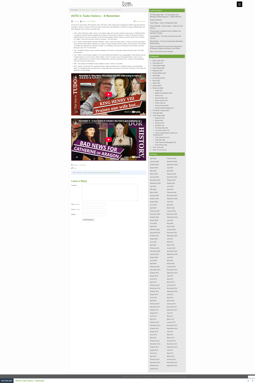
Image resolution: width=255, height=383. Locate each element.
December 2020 (155, 251)
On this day (94, 10)
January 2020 (171, 267)
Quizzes (155, 85)
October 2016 (154, 328)
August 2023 (154, 202)
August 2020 (154, 257)
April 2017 (153, 319)
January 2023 (171, 211)
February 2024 (171, 192)
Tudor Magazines (136, 376)
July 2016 (170, 331)
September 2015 (172, 347)
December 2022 (155, 214)
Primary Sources (160, 105)
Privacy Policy (181, 376)
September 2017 (172, 310)
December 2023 (172, 195)
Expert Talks (156, 61)
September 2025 (172, 165)
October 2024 (171, 180)
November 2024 (155, 180)
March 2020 (171, 263)
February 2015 (154, 359)
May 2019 (170, 279)
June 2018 (153, 297)
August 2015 (154, 350)
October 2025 (154, 165)
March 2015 (171, 356)
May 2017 (170, 316)
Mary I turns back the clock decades (161, 51)
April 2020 (153, 263)
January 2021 (171, 248)
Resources (156, 88)
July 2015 (170, 350)
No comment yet (140, 21)
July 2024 (153, 186)
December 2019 (155, 270)
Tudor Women (159, 145)
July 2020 (170, 257)
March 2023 (171, 208)
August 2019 (154, 276)
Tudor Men (158, 140)
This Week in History (159, 110)
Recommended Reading (162, 108)
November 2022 (172, 214)
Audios (157, 90)
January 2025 (154, 177)
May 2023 (170, 205)
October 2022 (154, 217)
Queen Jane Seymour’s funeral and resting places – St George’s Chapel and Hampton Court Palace (166, 47)
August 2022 (154, 220)
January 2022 (171, 229)
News (154, 75)
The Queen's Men (160, 130)
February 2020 (154, 267)
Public (154, 83)
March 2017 (171, 319)
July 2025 (170, 168)
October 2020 (154, 254)
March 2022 (171, 226)
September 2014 (172, 365)
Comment (74, 185)
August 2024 (171, 183)
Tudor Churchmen (161, 137)
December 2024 (172, 177)
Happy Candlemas (156, 20)
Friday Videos (157, 66)
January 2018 (171, 304)
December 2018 (155, 288)
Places (155, 80)
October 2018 (154, 291)
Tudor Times (157, 147)
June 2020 (153, 260)
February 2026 (171, 158)
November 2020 (172, 251)
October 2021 (154, 236)
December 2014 (155, 362)
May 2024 (153, 189)
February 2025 (171, 174)
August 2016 (154, 331)
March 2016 (171, 338)
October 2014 (154, 365)
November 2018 (172, 288)
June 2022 (153, 223)
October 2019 (154, 273)
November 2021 (172, 233)
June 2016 (153, 335)
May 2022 (170, 223)
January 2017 (171, 322)
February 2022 (154, 229)
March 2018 (171, 301)
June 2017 (153, 316)
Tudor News (126, 376)
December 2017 (155, 307)
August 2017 (154, 313)
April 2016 (153, 338)
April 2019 (153, 282)
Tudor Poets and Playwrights (164, 142)
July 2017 (170, 313)
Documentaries (160, 98)
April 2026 (153, 158)
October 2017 (154, 310)
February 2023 (154, 211)
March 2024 (154, 192)
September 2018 (172, 291)
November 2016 (172, 325)
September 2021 (172, 236)
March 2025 (154, 174)
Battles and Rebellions (162, 93)
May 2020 (170, 260)
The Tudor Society (84, 10)
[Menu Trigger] (239, 4)
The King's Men (160, 128)
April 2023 (153, 208)
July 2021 (170, 239)
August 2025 (154, 168)
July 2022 (170, 220)
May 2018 (170, 297)
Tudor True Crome (158, 150)
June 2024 (170, 186)
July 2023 (170, 202)
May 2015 (170, 353)
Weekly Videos (148, 376)
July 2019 (170, 276)
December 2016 (155, 325)
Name (75, 204)
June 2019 (153, 279)
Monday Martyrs (158, 73)
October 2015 (154, 347)
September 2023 (172, 199)
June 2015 (153, 353)
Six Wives (158, 125)
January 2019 (171, 285)
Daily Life (158, 95)
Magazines (156, 70)
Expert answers (160, 100)
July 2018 (170, 294)
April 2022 (153, 226)
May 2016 (170, 335)
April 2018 (153, 301)
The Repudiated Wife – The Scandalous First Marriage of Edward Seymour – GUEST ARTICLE (165, 16)
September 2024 (155, 183)
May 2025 (153, 171)
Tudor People (157, 115)
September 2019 (172, 273)
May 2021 (170, 242)
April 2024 (170, 189)
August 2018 (154, 294)
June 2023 (153, 205)
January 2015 (171, 359)
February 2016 (154, 341)
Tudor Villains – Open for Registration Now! (163, 23)
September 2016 (172, 328)
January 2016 (171, 341)
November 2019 (172, 270)
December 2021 (155, 233)
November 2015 (172, 344)
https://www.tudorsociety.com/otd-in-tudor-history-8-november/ (102, 172)
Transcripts (156, 113)
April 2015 (153, 356)
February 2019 (154, 285)
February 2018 (154, 304)
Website (73, 214)
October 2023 (154, 199)
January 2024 (154, 195)
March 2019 (171, 282)
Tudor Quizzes (158, 376)
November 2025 (172, 161)
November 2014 (172, 362)
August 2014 (154, 369)
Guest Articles (157, 68)
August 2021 (154, 239)
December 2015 (155, 344)
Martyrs (157, 120)
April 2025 (170, 171)
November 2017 (172, 307)
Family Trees (159, 103)
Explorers (158, 118)
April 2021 (153, 245)
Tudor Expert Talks (170, 376)
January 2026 (154, 161)
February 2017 (154, 322)
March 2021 (171, 245)
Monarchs (158, 123)
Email (75, 209)
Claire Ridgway (91, 21)
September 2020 (172, 254)
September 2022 (172, 217)
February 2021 (154, 248)
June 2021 (153, 242)
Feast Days (156, 63)
